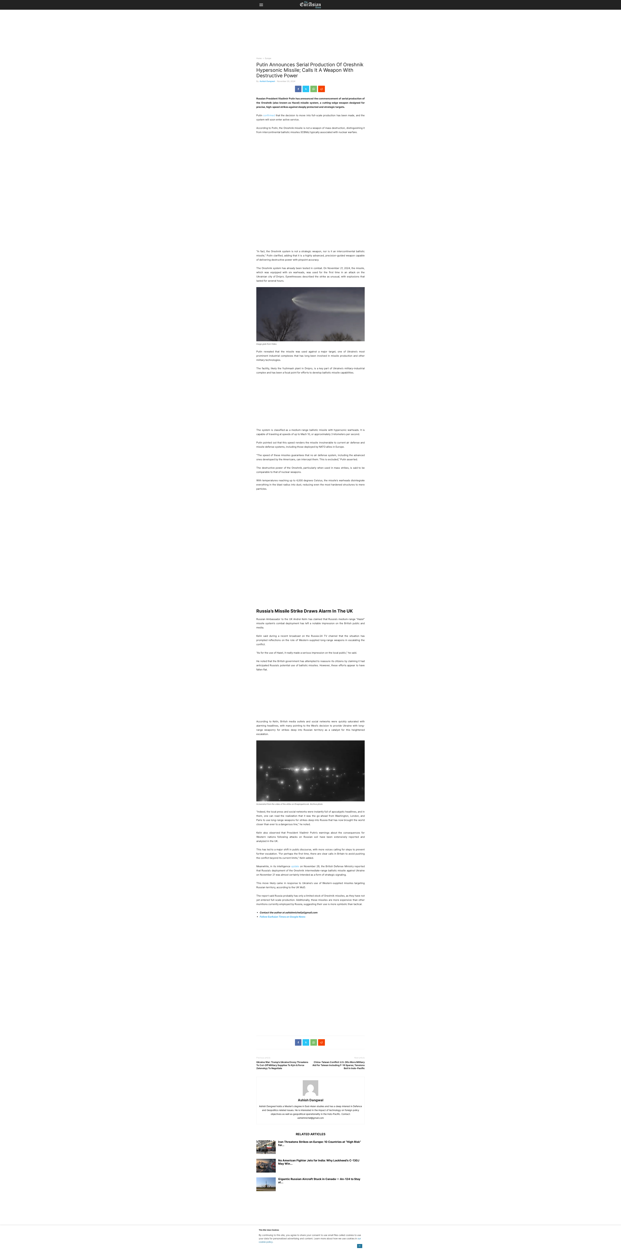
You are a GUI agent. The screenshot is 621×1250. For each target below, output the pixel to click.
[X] (306, 89)
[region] (310, 35)
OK (360, 1246)
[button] (261, 5)
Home (259, 58)
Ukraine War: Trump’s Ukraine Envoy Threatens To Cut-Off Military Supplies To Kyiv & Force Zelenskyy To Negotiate (282, 1065)
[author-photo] (310, 1095)
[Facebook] (298, 89)
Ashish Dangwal (267, 81)
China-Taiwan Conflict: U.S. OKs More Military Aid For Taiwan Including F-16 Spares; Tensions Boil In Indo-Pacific (338, 1065)
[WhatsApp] (313, 89)
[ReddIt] (321, 89)
